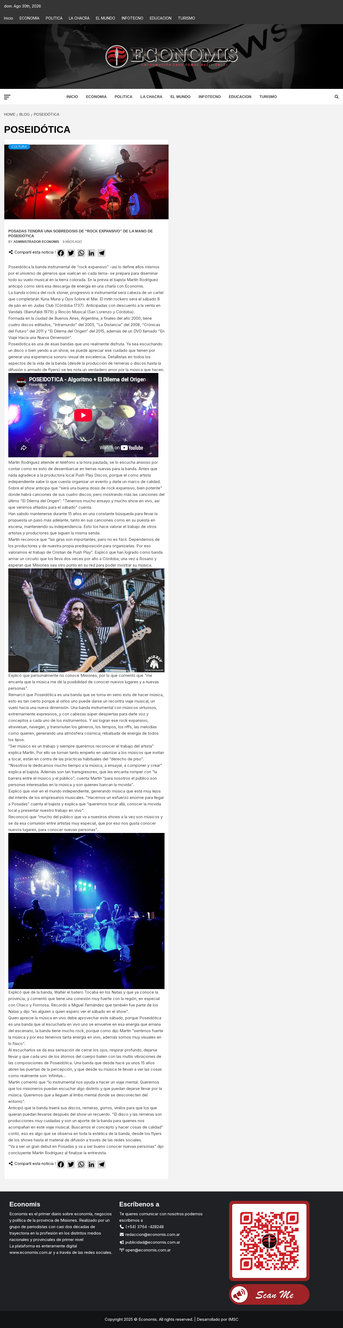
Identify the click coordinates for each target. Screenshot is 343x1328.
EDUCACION (161, 18)
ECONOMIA (29, 18)
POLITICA (54, 18)
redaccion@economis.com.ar (152, 1234)
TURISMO (186, 18)
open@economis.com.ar (147, 1249)
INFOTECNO (132, 18)
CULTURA (19, 147)
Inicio (8, 18)
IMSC (232, 1319)
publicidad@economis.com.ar (152, 1242)
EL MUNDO (105, 18)
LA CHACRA (79, 18)
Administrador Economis (36, 242)
